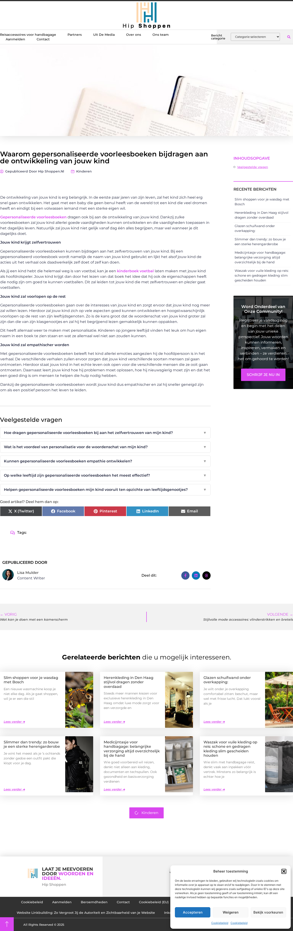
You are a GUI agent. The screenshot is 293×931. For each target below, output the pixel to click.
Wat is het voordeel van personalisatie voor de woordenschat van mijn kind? (105, 447)
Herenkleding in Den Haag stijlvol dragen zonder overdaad (128, 682)
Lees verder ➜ (14, 721)
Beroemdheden (94, 902)
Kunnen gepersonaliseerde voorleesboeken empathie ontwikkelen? (105, 461)
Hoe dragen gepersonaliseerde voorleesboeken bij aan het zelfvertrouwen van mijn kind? (105, 433)
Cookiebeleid (219, 923)
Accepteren (193, 912)
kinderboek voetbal (135, 271)
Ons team (160, 35)
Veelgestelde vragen (252, 167)
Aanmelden (15, 39)
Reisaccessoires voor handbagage (28, 35)
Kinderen (84, 171)
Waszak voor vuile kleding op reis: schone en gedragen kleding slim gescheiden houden (262, 275)
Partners (75, 35)
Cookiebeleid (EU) (154, 902)
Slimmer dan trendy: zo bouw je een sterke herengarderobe (32, 744)
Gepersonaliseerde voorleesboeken (33, 217)
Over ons (133, 35)
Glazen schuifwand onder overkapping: (227, 679)
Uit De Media (104, 35)
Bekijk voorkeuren (268, 912)
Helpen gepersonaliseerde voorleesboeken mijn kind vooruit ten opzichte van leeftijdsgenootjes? (105, 489)
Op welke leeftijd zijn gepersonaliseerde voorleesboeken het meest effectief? (105, 475)
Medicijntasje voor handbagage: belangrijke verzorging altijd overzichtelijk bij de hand (260, 257)
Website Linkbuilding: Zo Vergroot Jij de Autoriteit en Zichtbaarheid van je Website (86, 913)
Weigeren (231, 912)
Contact (43, 39)
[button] (284, 871)
